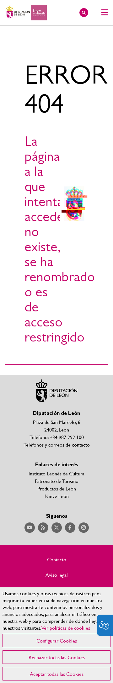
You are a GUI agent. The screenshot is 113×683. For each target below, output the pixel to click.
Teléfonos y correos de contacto (57, 444)
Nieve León (57, 496)
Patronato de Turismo (56, 480)
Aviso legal (57, 574)
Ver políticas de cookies (66, 627)
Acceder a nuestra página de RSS (43, 527)
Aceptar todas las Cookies (56, 673)
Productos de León (56, 488)
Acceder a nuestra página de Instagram (83, 527)
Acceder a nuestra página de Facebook (70, 527)
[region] (56, 635)
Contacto (56, 559)
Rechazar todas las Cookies (57, 657)
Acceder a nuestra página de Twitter (56, 527)
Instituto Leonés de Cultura (56, 473)
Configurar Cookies (56, 640)
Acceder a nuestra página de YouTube (29, 527)
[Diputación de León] (26, 12)
